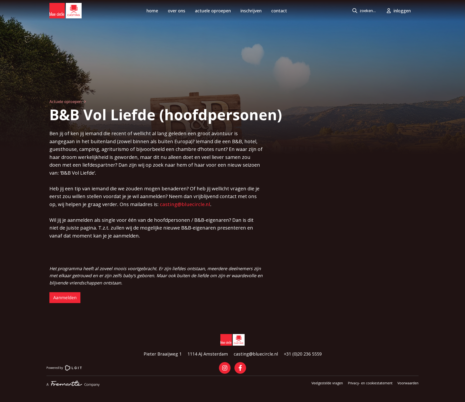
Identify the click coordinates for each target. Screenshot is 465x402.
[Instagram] (225, 368)
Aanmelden (65, 297)
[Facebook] (240, 368)
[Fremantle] (73, 384)
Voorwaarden (407, 383)
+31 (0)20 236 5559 (303, 354)
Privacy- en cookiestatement (370, 383)
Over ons (176, 11)
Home (152, 11)
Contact (279, 11)
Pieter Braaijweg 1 (163, 354)
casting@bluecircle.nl (185, 204)
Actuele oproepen (213, 11)
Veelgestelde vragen (327, 383)
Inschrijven (251, 11)
